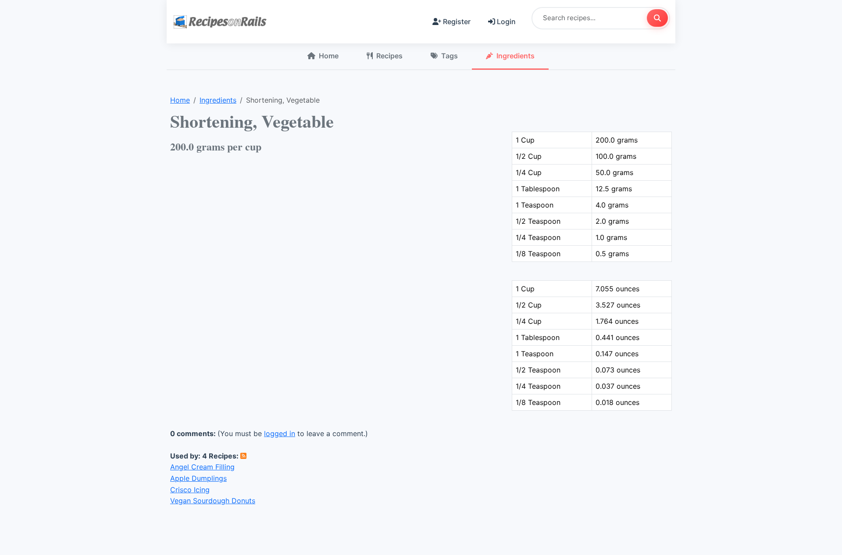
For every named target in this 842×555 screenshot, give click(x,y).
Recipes (389, 55)
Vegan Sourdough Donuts (212, 500)
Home (329, 55)
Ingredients (515, 55)
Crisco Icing (190, 489)
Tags (449, 55)
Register (457, 21)
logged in (279, 433)
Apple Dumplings (198, 478)
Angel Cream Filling (202, 466)
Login (506, 21)
